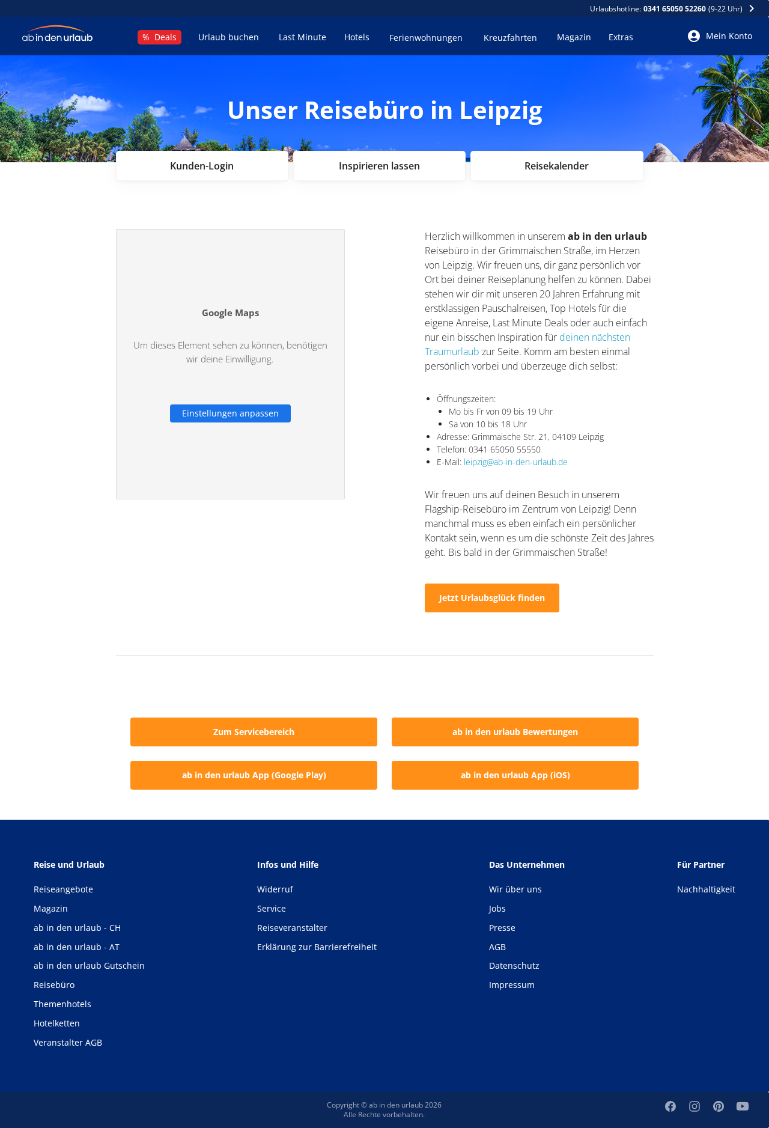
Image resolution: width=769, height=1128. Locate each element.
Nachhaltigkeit (706, 889)
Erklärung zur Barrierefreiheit (317, 947)
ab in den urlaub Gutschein (89, 965)
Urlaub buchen (228, 37)
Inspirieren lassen (379, 165)
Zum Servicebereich (253, 731)
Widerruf (275, 889)
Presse (502, 927)
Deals (159, 37)
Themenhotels (62, 1004)
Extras (621, 37)
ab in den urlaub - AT (77, 947)
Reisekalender (556, 165)
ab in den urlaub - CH (77, 927)
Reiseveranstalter (292, 927)
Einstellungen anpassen (230, 413)
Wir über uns (515, 889)
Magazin (574, 37)
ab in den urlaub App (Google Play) (254, 775)
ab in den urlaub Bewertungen (515, 731)
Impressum (512, 984)
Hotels (356, 37)
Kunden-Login (202, 165)
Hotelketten (57, 1023)
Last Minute (302, 37)
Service (271, 908)
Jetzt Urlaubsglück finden (492, 597)
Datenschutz (514, 965)
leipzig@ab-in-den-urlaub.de (516, 462)
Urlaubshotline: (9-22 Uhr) (667, 9)
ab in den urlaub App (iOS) (515, 775)
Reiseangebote (63, 889)
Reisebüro (54, 984)
